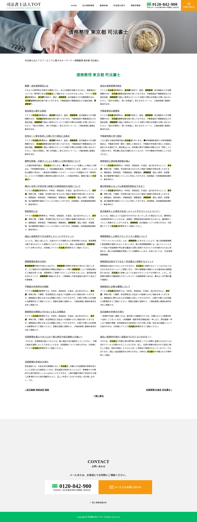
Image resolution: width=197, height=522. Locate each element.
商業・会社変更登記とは (36, 85)
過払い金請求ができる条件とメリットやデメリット (49, 236)
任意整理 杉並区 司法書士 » (159, 389)
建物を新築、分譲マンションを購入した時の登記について (53, 161)
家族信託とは (31, 211)
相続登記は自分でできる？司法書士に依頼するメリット (127, 261)
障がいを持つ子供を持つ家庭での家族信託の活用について (53, 186)
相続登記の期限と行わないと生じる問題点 (45, 311)
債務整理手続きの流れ (35, 261)
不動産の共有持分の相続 (36, 286)
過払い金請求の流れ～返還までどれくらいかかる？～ (126, 336)
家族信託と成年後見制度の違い (115, 161)
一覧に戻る (98, 395)
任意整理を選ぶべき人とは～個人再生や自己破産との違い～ (54, 336)
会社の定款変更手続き (111, 85)
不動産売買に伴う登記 (111, 136)
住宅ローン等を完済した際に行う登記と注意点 (47, 136)
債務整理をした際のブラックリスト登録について (123, 236)
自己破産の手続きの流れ (112, 311)
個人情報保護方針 (99, 502)
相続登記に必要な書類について (115, 286)
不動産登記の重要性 (109, 110)
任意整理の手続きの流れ (36, 361)
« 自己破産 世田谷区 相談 (37, 389)
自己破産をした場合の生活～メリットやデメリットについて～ (130, 211)
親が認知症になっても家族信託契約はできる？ (122, 186)
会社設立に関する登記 (35, 110)
